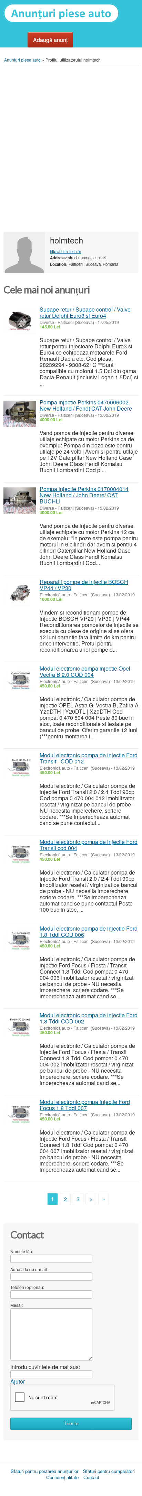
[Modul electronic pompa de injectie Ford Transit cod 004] (19, 853)
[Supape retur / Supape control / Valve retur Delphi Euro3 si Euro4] (19, 321)
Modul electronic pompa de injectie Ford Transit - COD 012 (89, 758)
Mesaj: (16, 1305)
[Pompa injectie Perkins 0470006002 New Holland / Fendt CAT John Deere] (19, 414)
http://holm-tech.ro (65, 251)
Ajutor (17, 1381)
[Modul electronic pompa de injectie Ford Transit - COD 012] (19, 766)
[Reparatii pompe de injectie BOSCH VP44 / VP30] (19, 593)
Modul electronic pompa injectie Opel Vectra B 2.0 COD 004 (85, 671)
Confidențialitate (62, 1477)
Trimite (71, 1423)
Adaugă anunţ (50, 40)
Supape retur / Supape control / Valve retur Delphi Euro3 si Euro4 (85, 312)
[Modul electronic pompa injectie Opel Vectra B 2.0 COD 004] (19, 680)
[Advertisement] (71, 149)
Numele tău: (21, 1251)
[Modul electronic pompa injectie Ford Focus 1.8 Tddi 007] (19, 1113)
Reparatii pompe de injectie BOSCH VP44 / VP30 (84, 585)
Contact (91, 1477)
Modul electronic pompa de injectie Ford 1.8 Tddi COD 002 (89, 1018)
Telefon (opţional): (27, 1287)
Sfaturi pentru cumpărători (109, 1471)
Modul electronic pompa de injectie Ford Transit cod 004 (89, 845)
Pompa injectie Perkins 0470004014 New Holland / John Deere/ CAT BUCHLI (84, 495)
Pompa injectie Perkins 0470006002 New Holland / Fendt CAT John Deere (86, 405)
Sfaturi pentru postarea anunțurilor (44, 1471)
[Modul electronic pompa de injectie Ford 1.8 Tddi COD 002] (19, 1026)
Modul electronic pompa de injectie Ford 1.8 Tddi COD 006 (89, 931)
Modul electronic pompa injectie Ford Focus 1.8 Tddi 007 (85, 1105)
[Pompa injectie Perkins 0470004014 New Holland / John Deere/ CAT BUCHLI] (19, 500)
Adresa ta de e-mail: (29, 1269)
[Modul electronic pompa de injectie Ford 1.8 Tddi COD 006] (19, 940)
